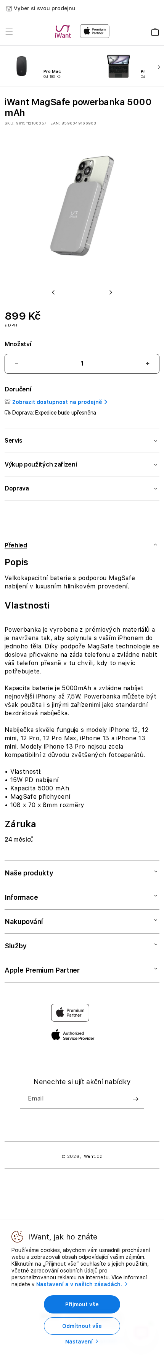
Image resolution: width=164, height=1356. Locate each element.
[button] (9, 32)
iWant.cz (92, 1156)
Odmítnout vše (82, 1326)
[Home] (64, 31)
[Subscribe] (135, 1099)
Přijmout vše (82, 1304)
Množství (18, 344)
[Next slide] (157, 66)
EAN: (55, 123)
